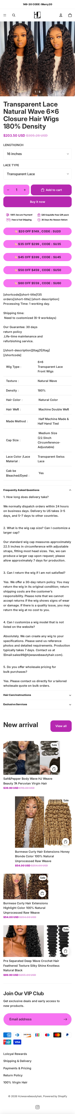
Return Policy (12, 1075)
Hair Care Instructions (17, 694)
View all (61, 726)
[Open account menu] (60, 15)
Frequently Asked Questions (21, 490)
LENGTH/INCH (13, 145)
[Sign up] (65, 1019)
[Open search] (13, 15)
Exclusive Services (15, 704)
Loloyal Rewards (15, 1054)
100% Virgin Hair (15, 1082)
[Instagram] (37, 1107)
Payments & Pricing (17, 1068)
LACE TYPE (11, 165)
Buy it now (37, 201)
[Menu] (5, 15)
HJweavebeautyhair (30, 1096)
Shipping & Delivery (17, 1061)
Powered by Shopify (55, 1096)
